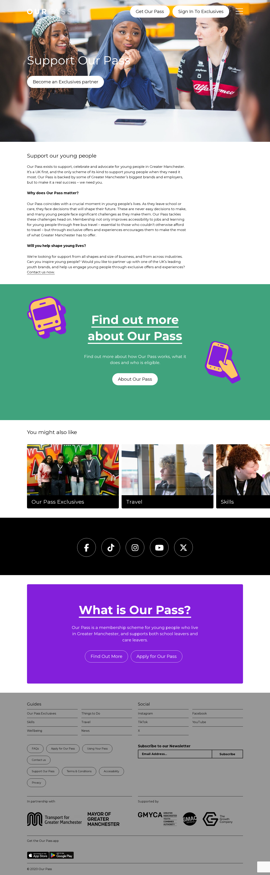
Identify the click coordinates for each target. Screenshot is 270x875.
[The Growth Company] (219, 825)
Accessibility (111, 771)
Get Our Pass (150, 11)
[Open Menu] (237, 11)
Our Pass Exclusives (41, 713)
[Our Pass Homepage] (49, 11)
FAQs (35, 748)
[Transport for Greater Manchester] (54, 825)
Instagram (145, 713)
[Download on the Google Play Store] (61, 861)
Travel (86, 722)
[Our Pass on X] (183, 549)
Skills (30, 722)
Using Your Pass (97, 748)
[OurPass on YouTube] (159, 549)
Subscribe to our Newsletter (164, 746)
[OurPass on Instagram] (135, 549)
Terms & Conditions (79, 771)
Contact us (39, 760)
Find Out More (106, 656)
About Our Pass (135, 379)
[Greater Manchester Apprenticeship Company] (189, 825)
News (85, 730)
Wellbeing (34, 730)
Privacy (36, 782)
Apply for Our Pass (156, 656)
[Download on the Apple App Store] (38, 861)
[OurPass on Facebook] (86, 549)
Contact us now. (41, 272)
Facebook (199, 713)
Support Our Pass (43, 771)
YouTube (199, 722)
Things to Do (90, 713)
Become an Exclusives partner (65, 81)
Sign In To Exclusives (201, 11)
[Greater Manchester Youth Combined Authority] (157, 825)
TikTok (143, 722)
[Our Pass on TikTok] (110, 549)
